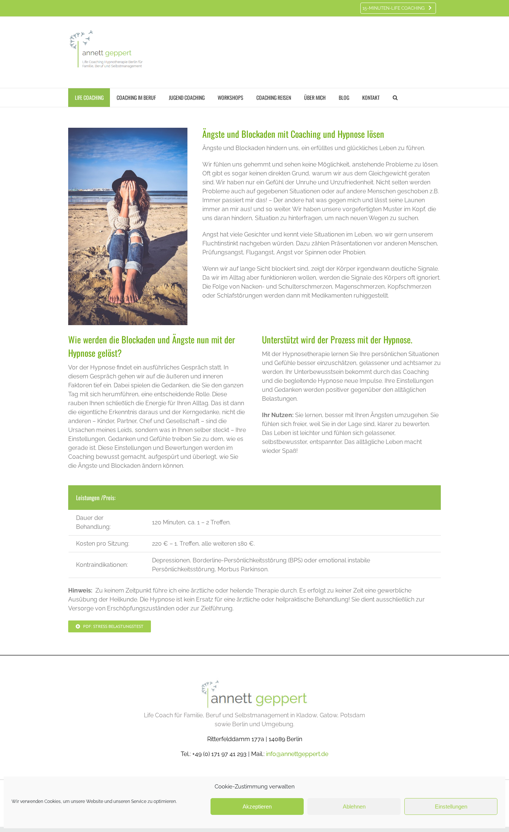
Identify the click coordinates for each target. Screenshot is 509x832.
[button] (395, 97)
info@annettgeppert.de (297, 754)
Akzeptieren (257, 806)
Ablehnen (354, 806)
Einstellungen (451, 806)
